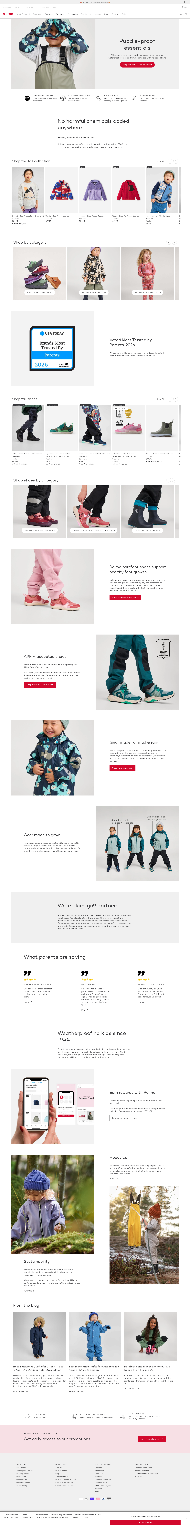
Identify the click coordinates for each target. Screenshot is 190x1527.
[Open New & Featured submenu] (30, 14)
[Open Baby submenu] (109, 14)
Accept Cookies (145, 1522)
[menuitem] (35, 1467)
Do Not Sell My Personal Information (145, 1516)
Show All (160, 161)
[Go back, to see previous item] (170, 161)
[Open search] (181, 14)
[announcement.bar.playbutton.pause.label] (184, 2)
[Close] (186, 1518)
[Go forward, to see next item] (175, 161)
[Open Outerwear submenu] (42, 14)
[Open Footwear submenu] (53, 14)
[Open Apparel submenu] (102, 14)
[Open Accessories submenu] (78, 14)
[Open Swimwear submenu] (65, 14)
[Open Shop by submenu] (119, 14)
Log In (186, 7)
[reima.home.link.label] (8, 14)
